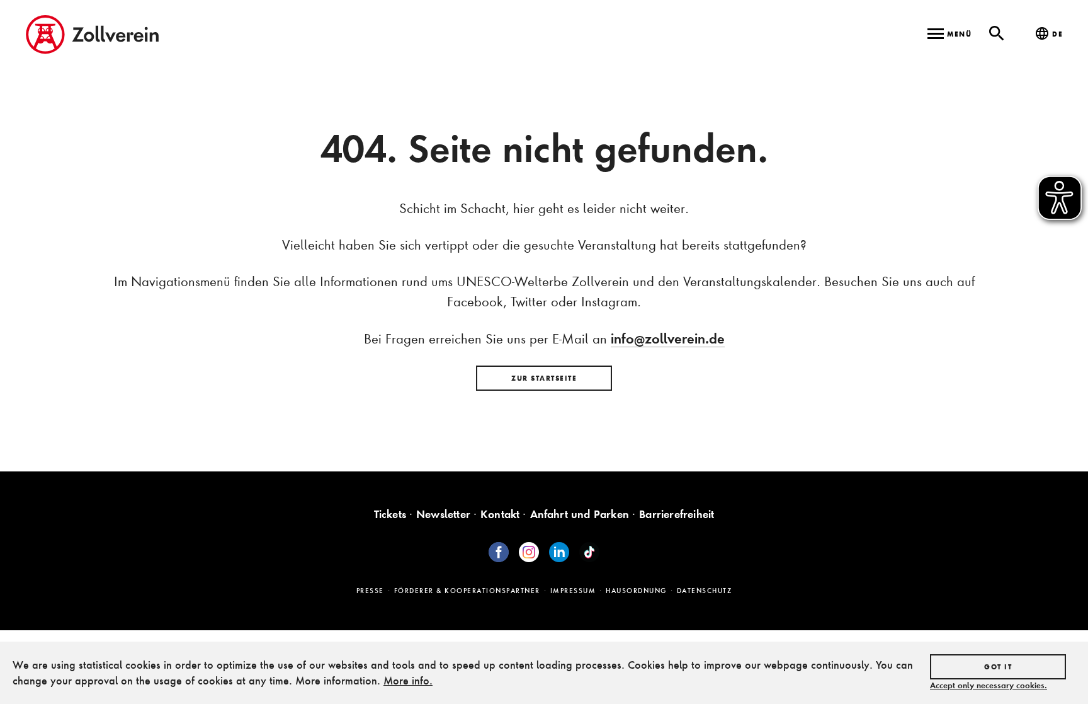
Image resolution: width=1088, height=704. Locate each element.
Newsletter (443, 514)
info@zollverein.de (668, 338)
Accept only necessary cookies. (988, 685)
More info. (408, 680)
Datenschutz (704, 590)
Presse (370, 590)
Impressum (573, 590)
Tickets (390, 514)
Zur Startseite (544, 378)
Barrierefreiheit (676, 514)
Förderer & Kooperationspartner (467, 590)
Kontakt (499, 514)
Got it (998, 666)
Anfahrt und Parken (580, 514)
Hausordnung (636, 590)
